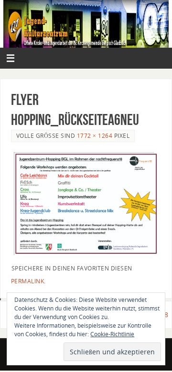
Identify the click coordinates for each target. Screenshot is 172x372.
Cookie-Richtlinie (112, 334)
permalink (27, 281)
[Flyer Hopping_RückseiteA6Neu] (86, 203)
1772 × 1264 (95, 136)
